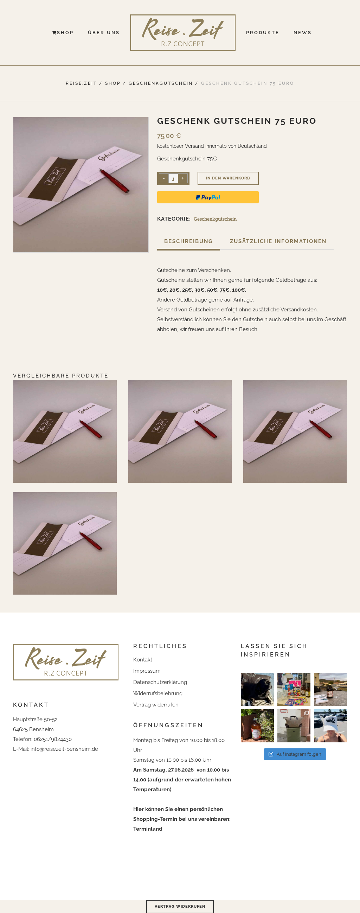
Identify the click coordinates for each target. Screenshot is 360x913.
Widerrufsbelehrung (157, 693)
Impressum (147, 671)
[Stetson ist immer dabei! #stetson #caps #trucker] (330, 725)
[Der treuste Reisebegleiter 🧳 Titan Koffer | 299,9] (293, 725)
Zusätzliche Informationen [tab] (278, 241)
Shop (113, 83)
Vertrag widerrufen (156, 705)
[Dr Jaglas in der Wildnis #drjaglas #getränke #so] (257, 725)
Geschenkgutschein (161, 83)
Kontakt (142, 660)
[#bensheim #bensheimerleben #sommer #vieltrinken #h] (293, 689)
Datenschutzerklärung (160, 682)
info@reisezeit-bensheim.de (64, 749)
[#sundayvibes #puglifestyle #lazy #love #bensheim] (257, 689)
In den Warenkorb (228, 178)
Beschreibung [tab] (188, 241)
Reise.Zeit (81, 83)
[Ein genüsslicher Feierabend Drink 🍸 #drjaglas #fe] (330, 689)
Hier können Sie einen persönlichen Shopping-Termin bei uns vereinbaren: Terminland (182, 819)
